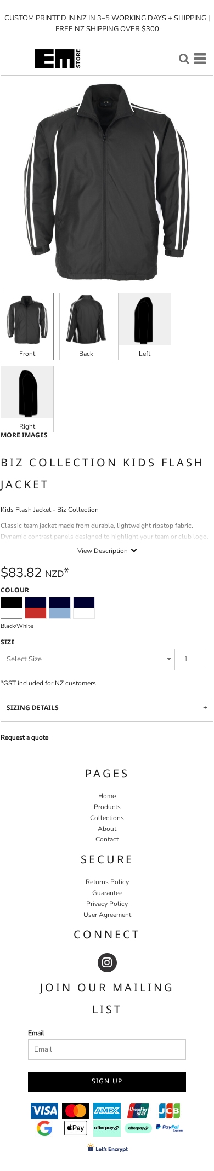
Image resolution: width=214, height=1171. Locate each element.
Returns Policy (107, 882)
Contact (107, 839)
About (107, 828)
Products (107, 807)
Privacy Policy (107, 903)
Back (86, 353)
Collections (107, 818)
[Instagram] (107, 962)
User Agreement (107, 914)
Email (36, 1033)
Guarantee (107, 893)
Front (27, 353)
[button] (183, 58)
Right (27, 426)
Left (144, 353)
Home (107, 796)
